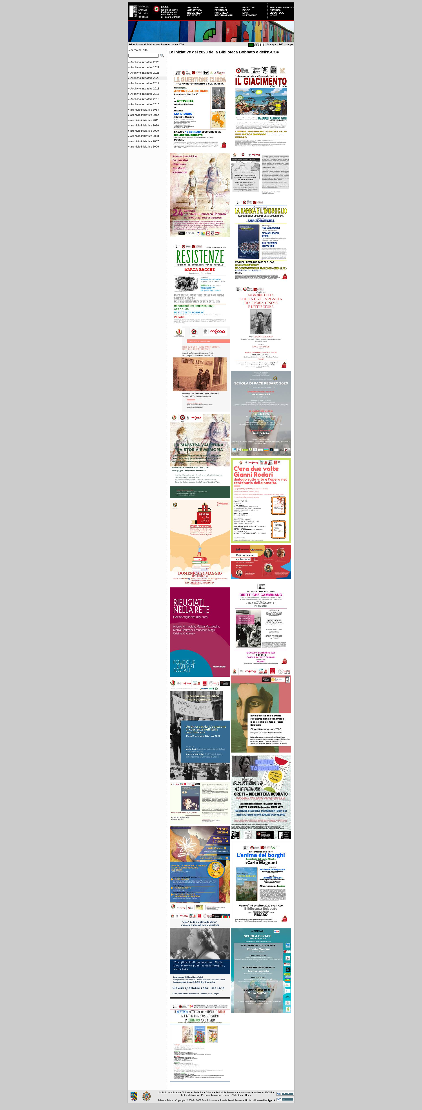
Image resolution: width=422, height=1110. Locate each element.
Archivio (193, 7)
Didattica (193, 15)
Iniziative (248, 7)
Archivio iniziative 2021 (144, 72)
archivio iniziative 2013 (144, 109)
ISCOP (246, 10)
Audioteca (194, 10)
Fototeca (221, 12)
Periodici (221, 10)
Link (245, 12)
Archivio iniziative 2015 (144, 104)
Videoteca (277, 12)
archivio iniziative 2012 (144, 115)
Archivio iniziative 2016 (144, 99)
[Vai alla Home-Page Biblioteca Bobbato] (140, 18)
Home (273, 15)
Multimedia (249, 15)
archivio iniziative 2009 (144, 130)
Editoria (220, 7)
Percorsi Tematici (282, 7)
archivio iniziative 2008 (144, 136)
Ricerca (275, 10)
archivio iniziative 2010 (144, 125)
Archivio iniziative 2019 (144, 83)
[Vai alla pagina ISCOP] (168, 18)
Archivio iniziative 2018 (144, 88)
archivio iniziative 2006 (144, 146)
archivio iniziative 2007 (144, 141)
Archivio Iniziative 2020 (144, 78)
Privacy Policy (165, 1100)
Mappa (289, 44)
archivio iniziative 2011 (144, 120)
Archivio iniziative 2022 (144, 67)
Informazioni (224, 15)
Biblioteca (194, 12)
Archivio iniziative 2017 (144, 93)
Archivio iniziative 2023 (144, 62)
